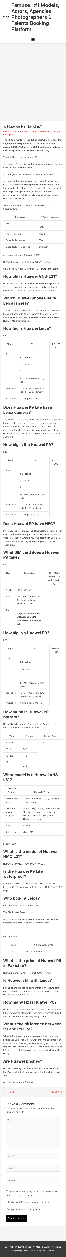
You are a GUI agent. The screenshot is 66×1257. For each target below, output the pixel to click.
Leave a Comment (12, 131)
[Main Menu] (33, 40)
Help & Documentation (34, 131)
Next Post (58, 1092)
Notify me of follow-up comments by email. (29, 1202)
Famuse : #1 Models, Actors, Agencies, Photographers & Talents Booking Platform (35, 17)
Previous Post (9, 1092)
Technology (52, 131)
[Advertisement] (33, 78)
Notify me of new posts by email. (24, 1209)
